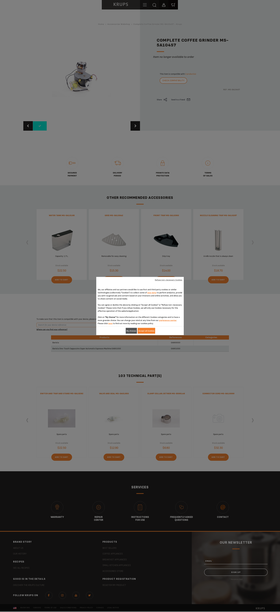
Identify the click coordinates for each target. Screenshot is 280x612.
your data (151, 292)
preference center (167, 320)
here (110, 323)
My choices (131, 331)
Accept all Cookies (146, 331)
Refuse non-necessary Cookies (168, 280)
